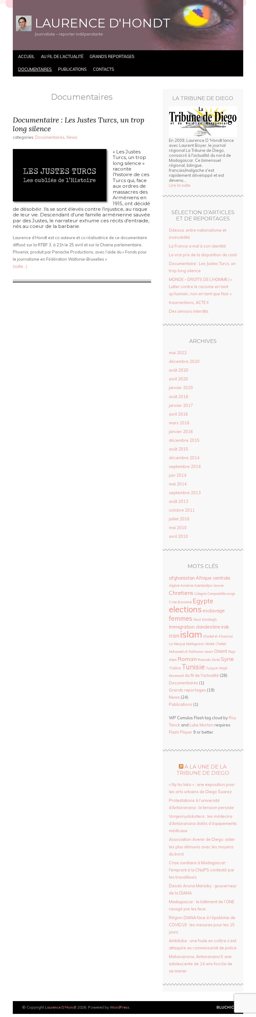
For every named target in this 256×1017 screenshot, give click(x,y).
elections (185, 609)
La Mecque (177, 644)
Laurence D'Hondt (102, 23)
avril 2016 (178, 414)
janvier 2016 (181, 431)
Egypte (203, 601)
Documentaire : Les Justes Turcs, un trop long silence (78, 124)
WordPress (119, 1007)
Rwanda (204, 660)
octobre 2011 (182, 510)
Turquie (212, 668)
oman (209, 651)
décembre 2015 (184, 440)
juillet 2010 (179, 518)
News (71, 137)
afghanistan (182, 578)
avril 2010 (178, 536)
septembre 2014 (185, 466)
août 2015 (178, 448)
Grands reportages (112, 56)
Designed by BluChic (225, 1007)
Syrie (227, 658)
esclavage (214, 611)
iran (174, 635)
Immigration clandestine (194, 627)
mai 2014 (178, 483)
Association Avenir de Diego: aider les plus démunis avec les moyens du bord (202, 846)
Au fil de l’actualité (62, 56)
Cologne (200, 593)
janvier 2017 (181, 405)
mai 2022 (178, 352)
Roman (187, 658)
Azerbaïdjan (203, 585)
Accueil (26, 56)
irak (225, 627)
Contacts (103, 69)
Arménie (186, 585)
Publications (72, 69)
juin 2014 (177, 475)
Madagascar (195, 644)
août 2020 (178, 370)
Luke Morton (202, 724)
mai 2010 (178, 527)
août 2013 (178, 501)
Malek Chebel (215, 644)
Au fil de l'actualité (202, 675)
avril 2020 (178, 378)
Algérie (174, 585)
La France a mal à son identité (197, 245)
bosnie (219, 585)
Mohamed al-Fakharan (186, 651)
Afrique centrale (213, 578)
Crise (173, 602)
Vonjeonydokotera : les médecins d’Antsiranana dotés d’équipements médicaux (203, 823)
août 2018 (178, 396)
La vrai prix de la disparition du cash (203, 254)
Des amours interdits (189, 311)
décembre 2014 (184, 457)
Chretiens (181, 592)
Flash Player (180, 732)
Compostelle (216, 593)
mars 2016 (179, 422)
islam (191, 634)
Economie (185, 602)
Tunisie (193, 667)
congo (230, 593)
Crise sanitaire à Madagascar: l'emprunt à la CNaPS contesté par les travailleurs (201, 870)
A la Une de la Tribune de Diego (202, 770)
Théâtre (175, 668)
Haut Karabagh (205, 619)
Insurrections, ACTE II (189, 302)
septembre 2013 (185, 492)
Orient (220, 651)
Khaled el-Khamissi (218, 636)
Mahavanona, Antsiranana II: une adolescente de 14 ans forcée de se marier (200, 963)
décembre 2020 (184, 361)
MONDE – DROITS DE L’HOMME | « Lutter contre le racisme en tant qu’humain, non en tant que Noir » (200, 286)
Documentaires (35, 69)
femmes (180, 618)
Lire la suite (179, 185)
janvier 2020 (181, 387)
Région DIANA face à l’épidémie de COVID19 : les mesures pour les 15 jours (202, 924)
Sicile (216, 660)
